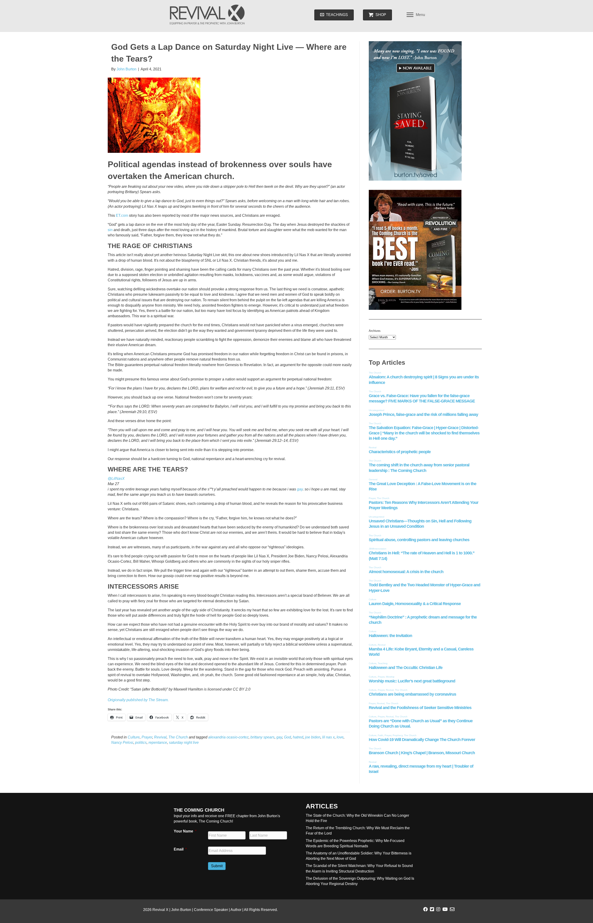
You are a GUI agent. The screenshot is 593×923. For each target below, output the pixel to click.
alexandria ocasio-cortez (228, 737)
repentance (157, 742)
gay (300, 489)
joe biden (312, 737)
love (340, 737)
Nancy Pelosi (122, 742)
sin (110, 230)
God (287, 737)
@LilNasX (116, 478)
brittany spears (262, 737)
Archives (375, 331)
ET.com (122, 215)
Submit (217, 866)
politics (141, 742)
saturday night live (184, 742)
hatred (298, 737)
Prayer (147, 737)
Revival (160, 737)
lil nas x (328, 737)
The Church (178, 737)
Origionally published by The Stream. (138, 700)
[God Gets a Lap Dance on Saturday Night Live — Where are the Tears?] (154, 115)
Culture (134, 737)
